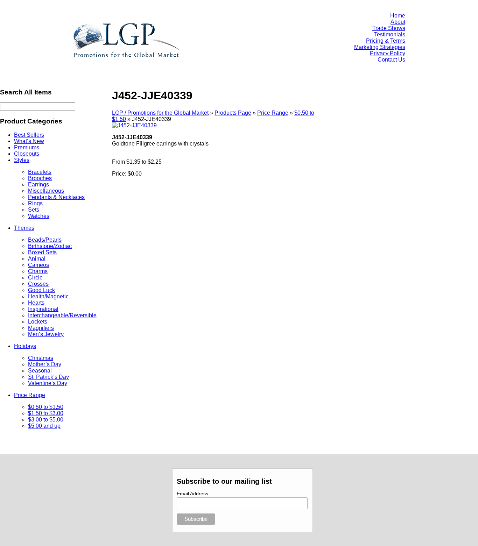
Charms (38, 271)
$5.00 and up (44, 426)
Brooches (40, 178)
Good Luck (41, 290)
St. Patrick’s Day (48, 377)
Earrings (38, 184)
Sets (33, 210)
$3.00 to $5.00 (45, 420)
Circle (35, 278)
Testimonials (389, 34)
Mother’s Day (44, 364)
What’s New (29, 141)
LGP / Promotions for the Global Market (160, 113)
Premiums (26, 147)
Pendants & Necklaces (56, 197)
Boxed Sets (42, 252)
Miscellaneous (46, 191)
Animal (36, 259)
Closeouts (26, 154)
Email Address (192, 493)
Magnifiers (41, 328)
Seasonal (40, 371)
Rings (35, 203)
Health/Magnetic (48, 296)
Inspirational (43, 309)
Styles (21, 160)
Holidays (25, 346)
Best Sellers (29, 135)
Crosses (38, 284)
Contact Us (391, 60)
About (398, 22)
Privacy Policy (387, 53)
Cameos (38, 265)
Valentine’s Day (47, 383)
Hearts (36, 303)
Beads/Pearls (45, 240)
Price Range (29, 395)
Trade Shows (388, 28)
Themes (24, 228)
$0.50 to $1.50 (45, 407)
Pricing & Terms (385, 41)
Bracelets (39, 172)
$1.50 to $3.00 (45, 413)
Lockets (37, 322)
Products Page (233, 113)
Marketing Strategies (379, 47)
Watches (38, 216)
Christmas (40, 358)
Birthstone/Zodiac (50, 246)
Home (397, 16)
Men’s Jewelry (46, 334)
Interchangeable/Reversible (62, 315)
